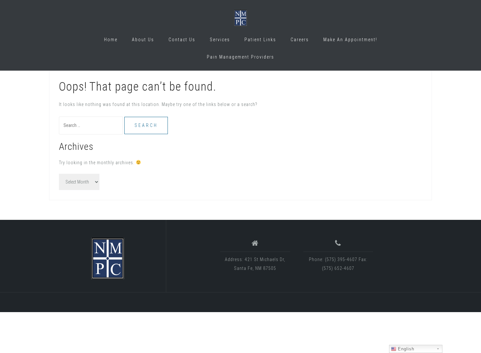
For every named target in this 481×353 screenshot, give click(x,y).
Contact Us (182, 39)
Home (110, 39)
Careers (300, 39)
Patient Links (260, 39)
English (405, 348)
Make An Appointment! (350, 39)
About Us (143, 39)
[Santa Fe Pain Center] (107, 258)
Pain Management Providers (240, 57)
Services (220, 39)
